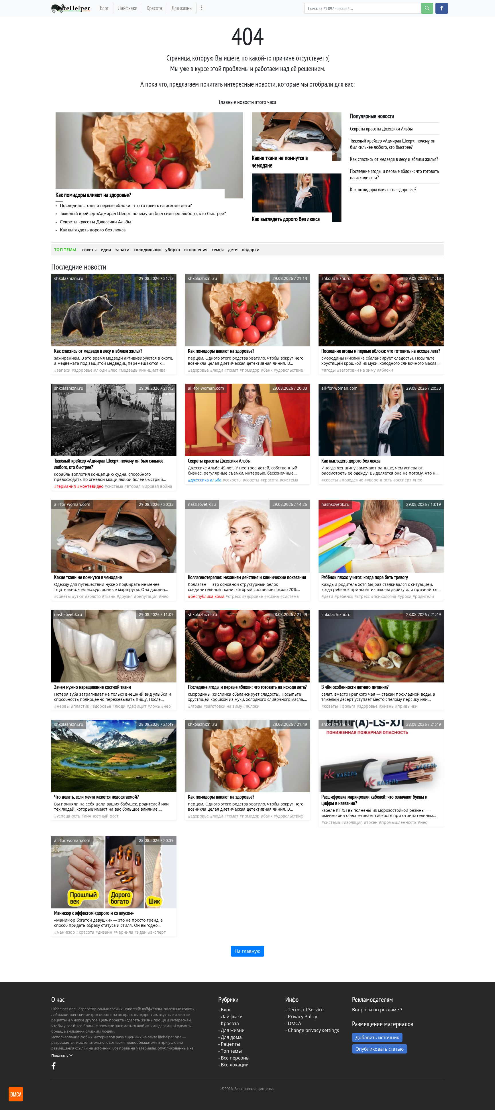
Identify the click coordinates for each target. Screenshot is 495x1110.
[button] (441, 8)
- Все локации (233, 1065)
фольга (348, 706)
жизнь (273, 596)
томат (232, 370)
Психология (385, 596)
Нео (418, 480)
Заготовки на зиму (357, 370)
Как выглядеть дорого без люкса (92, 230)
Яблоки (386, 370)
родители (424, 596)
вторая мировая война (149, 486)
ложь (155, 706)
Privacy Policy (302, 1016)
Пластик (81, 706)
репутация (147, 596)
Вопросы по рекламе (375, 1009)
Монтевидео (91, 486)
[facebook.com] (53, 1067)
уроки (405, 596)
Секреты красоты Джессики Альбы (95, 222)
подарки (250, 249)
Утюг (79, 596)
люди (101, 370)
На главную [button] (247, 951)
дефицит (137, 706)
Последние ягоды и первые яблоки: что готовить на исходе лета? (126, 206)
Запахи (63, 370)
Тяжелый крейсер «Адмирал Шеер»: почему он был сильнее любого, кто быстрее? (143, 214)
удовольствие (289, 370)
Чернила (124, 932)
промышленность (399, 822)
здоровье (83, 370)
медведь (129, 370)
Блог (104, 7)
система (115, 486)
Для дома (231, 1037)
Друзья (126, 596)
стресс (234, 596)
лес (114, 370)
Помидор (251, 370)
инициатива (153, 370)
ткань (109, 596)
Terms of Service (306, 1009)
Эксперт (403, 480)
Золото (94, 596)
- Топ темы (230, 1051)
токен (372, 822)
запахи (122, 249)
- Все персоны (234, 1058)
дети (232, 249)
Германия (66, 486)
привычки (407, 706)
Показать (59, 1055)
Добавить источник (377, 1037)
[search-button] (427, 8)
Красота (154, 7)
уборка (172, 249)
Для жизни (182, 7)
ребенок (345, 596)
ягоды (330, 370)
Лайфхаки (127, 7)
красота (270, 480)
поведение (352, 480)
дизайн (105, 932)
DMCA (294, 1023)
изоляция (353, 822)
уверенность (379, 480)
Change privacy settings (313, 1030)
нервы (63, 706)
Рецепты (230, 1044)
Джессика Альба (205, 480)
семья (218, 249)
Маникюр (66, 932)
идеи (106, 249)
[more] (202, 8)
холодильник (147, 249)
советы (89, 249)
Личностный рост (101, 816)
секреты (233, 480)
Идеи (142, 932)
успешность (68, 816)
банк (267, 370)
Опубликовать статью (379, 1049)
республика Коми (207, 596)
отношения (195, 249)
